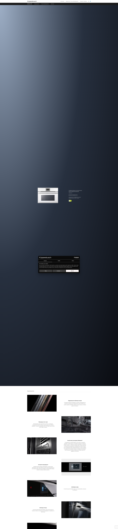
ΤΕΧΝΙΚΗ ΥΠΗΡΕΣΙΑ (83, 1)
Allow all (72, 270)
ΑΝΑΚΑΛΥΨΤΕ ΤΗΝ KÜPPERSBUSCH (72, 1)
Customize (58, 270)
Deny (46, 270)
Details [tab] (59, 260)
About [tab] (73, 260)
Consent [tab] (45, 260)
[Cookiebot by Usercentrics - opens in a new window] (75, 257)
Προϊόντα (62, 1)
